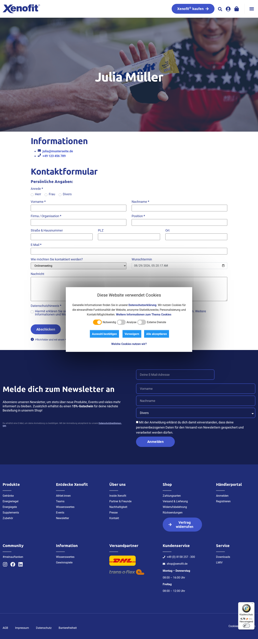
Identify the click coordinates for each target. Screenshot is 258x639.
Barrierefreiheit (68, 628)
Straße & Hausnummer (47, 230)
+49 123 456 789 (54, 156)
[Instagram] (5, 564)
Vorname (38, 201)
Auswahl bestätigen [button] (104, 334)
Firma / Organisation (46, 216)
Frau (52, 194)
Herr (38, 194)
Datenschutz (44, 628)
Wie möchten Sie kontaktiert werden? (57, 259)
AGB (5, 628)
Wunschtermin (142, 259)
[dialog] (129, 319)
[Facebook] (12, 564)
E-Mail (36, 244)
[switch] (246, 626)
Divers (67, 194)
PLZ (101, 230)
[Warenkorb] (236, 8)
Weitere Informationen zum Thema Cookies (143, 314)
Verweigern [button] (132, 334)
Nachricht (37, 274)
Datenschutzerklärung (142, 305)
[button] (251, 8)
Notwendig (109, 322)
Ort (167, 230)
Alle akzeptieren (156, 334)
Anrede (37, 188)
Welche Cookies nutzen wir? (129, 344)
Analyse (131, 322)
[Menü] (252, 604)
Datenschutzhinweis (46, 305)
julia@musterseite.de (57, 151)
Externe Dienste (156, 322)
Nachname (140, 201)
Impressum (22, 628)
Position (138, 216)
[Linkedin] (20, 564)
